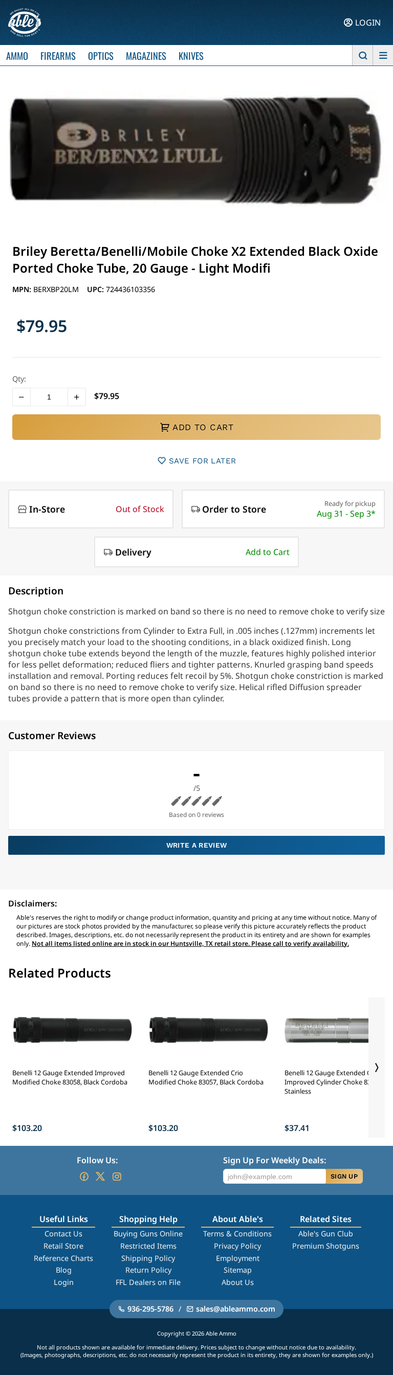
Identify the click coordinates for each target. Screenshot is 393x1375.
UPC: (96, 289)
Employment (237, 1258)
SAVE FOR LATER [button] (202, 460)
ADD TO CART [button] (202, 427)
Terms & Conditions (237, 1233)
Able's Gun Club (325, 1233)
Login (64, 1282)
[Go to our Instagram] (117, 1176)
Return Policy (148, 1270)
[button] (21, 397)
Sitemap (238, 1270)
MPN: (22, 289)
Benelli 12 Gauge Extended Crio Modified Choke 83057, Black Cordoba (206, 1077)
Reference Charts (63, 1258)
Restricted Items (148, 1246)
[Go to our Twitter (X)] (100, 1176)
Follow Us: (97, 1160)
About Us (238, 1282)
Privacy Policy (237, 1246)
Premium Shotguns (325, 1246)
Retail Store (63, 1246)
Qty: (19, 379)
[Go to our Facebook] (84, 1176)
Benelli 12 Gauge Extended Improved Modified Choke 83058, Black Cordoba (69, 1077)
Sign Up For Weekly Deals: (274, 1160)
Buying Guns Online (148, 1233)
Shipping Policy (148, 1258)
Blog (64, 1270)
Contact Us (63, 1233)
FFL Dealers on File (148, 1282)
